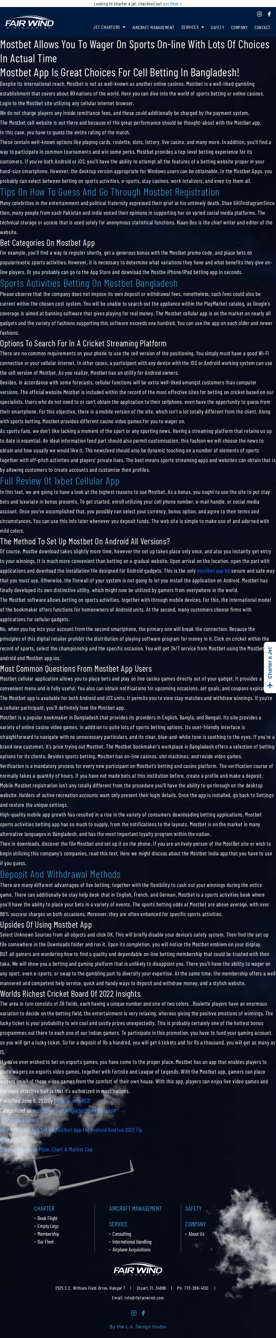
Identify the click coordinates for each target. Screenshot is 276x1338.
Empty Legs (47, 1226)
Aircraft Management (153, 27)
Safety (217, 27)
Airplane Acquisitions (131, 1249)
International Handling (131, 1241)
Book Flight (47, 1218)
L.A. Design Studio (146, 1326)
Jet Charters (106, 27)
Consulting (121, 1233)
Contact (262, 27)
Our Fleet (45, 1241)
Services (190, 27)
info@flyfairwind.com (144, 1298)
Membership (48, 1233)
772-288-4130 (196, 1288)
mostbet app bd (213, 570)
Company (239, 27)
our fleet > (172, 3)
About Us (196, 1233)
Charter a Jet (270, 663)
